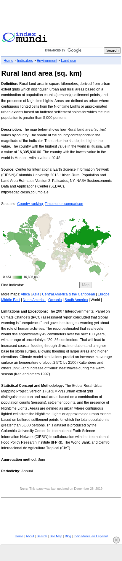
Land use (68, 61)
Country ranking (30, 204)
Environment (47, 61)
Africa (25, 294)
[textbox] (52, 285)
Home (8, 61)
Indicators (25, 61)
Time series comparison (64, 204)
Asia (35, 294)
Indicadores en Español (90, 536)
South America (76, 300)
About (30, 536)
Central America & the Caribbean (68, 294)
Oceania (55, 300)
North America (34, 300)
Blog (68, 536)
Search (42, 536)
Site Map (56, 536)
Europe (104, 294)
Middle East (10, 300)
